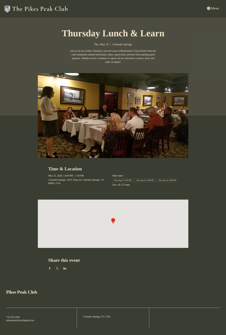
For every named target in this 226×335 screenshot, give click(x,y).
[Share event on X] (57, 268)
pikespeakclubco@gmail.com (20, 320)
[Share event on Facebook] (49, 268)
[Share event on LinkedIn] (64, 268)
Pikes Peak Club (21, 292)
